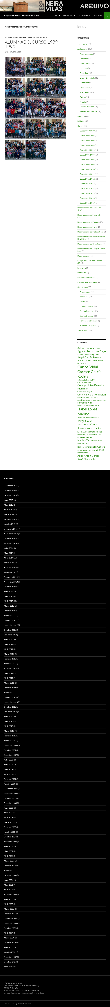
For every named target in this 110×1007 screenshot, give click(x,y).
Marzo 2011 (9, 683)
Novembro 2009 (11, 745)
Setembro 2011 (10, 668)
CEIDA (92, 380)
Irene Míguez (95, 405)
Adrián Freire (85, 348)
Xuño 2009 (8, 764)
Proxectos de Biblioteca (87, 282)
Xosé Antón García (88, 455)
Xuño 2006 (8, 880)
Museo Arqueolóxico (85, 437)
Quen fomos (68, 15)
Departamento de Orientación (89, 244)
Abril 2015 (8, 510)
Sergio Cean (91, 450)
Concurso (84, 58)
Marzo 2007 (9, 861)
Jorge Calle (84, 421)
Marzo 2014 (9, 562)
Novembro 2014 (11, 534)
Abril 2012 (8, 649)
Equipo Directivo (87, 311)
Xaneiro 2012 (9, 663)
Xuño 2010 (8, 716)
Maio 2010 (8, 721)
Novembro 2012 (11, 625)
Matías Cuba (95, 434)
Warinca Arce (82, 453)
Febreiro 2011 (10, 687)
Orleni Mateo (97, 441)
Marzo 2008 (9, 822)
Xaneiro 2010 (9, 740)
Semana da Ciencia (87, 107)
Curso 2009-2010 (87, 169)
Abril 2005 (8, 904)
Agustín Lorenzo (83, 354)
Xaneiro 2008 (9, 832)
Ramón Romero (84, 447)
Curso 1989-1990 (28, 37)
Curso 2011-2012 (87, 179)
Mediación (81, 272)
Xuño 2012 (8, 639)
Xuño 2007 (8, 846)
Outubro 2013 (10, 586)
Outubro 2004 (10, 928)
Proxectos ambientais (86, 277)
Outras (83, 97)
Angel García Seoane (89, 357)
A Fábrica (96, 348)
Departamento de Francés (88, 222)
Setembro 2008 (10, 803)
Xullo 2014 (8, 548)
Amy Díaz (94, 354)
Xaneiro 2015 (9, 524)
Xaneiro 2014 (9, 572)
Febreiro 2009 (10, 779)
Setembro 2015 (10, 495)
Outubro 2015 (10, 490)
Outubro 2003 (10, 942)
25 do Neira (97, 15)
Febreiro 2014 (10, 567)
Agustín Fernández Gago (91, 351)
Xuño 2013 (8, 591)
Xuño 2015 (8, 500)
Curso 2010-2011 (87, 174)
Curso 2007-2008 (87, 159)
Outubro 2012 (10, 630)
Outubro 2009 (10, 750)
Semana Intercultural (88, 111)
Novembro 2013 (11, 582)
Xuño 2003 (8, 947)
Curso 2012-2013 (87, 184)
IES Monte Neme (84, 405)
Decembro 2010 (11, 697)
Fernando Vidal (85, 402)
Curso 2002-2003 (87, 135)
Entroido (94, 397)
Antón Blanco (98, 361)
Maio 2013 (8, 596)
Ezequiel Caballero (83, 400)
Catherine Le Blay (83, 380)
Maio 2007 (8, 851)
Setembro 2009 (10, 755)
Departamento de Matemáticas (90, 232)
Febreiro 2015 (10, 519)
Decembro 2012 (11, 620)
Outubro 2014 (10, 538)
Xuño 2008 (8, 808)
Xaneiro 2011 (9, 692)
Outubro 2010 (10, 707)
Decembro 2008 (11, 788)
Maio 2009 (8, 769)
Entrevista (84, 73)
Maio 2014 (8, 553)
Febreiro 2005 (10, 914)
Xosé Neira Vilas (86, 459)
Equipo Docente (86, 316)
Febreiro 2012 (10, 659)
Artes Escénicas (86, 54)
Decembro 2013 (11, 577)
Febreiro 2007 (10, 865)
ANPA (82, 301)
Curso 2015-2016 (87, 198)
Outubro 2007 (10, 837)
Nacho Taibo (85, 440)
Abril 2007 (8, 856)
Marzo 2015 (9, 514)
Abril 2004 (8, 933)
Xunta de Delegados (88, 325)
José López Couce (87, 424)
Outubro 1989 (10, 962)
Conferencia (85, 63)
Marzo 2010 (9, 731)
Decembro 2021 (11, 485)
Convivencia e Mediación (91, 394)
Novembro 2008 (11, 793)
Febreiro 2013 (10, 611)
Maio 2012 (8, 644)
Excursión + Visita (87, 78)
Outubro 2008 (10, 798)
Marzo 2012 (9, 654)
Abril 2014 (8, 558)
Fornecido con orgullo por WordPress (17, 1004)
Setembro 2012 (10, 635)
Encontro (84, 68)
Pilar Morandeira (84, 443)
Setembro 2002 (10, 957)
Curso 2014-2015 (87, 193)
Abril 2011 (8, 678)
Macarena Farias (93, 431)
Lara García (81, 432)
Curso (55, 15)
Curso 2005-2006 (87, 150)
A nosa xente (85, 292)
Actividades (83, 15)
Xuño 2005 (8, 899)
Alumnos (81, 116)
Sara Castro (98, 446)
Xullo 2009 (8, 760)
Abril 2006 (8, 889)
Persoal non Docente (88, 321)
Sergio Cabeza (82, 450)
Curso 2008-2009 (87, 164)
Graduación (85, 87)
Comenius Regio (84, 391)
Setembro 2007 (10, 841)
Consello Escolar (87, 306)
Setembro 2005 (10, 894)
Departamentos (83, 256)
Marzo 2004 (9, 938)
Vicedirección (83, 330)
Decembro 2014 (11, 529)
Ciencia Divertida (84, 382)
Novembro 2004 (11, 923)
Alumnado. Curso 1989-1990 (32, 44)
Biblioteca (81, 121)
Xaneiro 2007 (9, 870)
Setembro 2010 (10, 712)
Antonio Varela (84, 360)
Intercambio (85, 92)
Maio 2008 (8, 813)
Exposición (84, 83)
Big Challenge (82, 363)
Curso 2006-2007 (87, 155)
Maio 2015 (8, 505)
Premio (83, 102)
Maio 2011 (8, 673)
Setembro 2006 (10, 875)
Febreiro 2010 (10, 736)
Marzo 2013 (9, 606)
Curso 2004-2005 (87, 145)
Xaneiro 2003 (9, 952)
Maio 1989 (8, 966)
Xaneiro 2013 (9, 615)
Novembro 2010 (11, 702)
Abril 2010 (8, 726)
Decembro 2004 (11, 918)
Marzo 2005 (9, 909)
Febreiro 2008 (10, 827)
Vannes (100, 449)
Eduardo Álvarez (83, 397)
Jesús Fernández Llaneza (88, 417)
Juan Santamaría (89, 428)
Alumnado (9, 37)
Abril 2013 (8, 601)
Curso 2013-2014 (87, 188)
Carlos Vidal (87, 366)
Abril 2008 (8, 817)
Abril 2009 (8, 774)
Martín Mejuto (83, 435)
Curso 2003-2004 (87, 140)
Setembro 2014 (10, 543)
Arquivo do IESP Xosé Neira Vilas (21, 15)
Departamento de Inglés (87, 227)
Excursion (81, 268)
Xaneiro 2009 (9, 784)
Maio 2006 (8, 885)
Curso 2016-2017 (87, 203)
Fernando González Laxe (98, 400)
